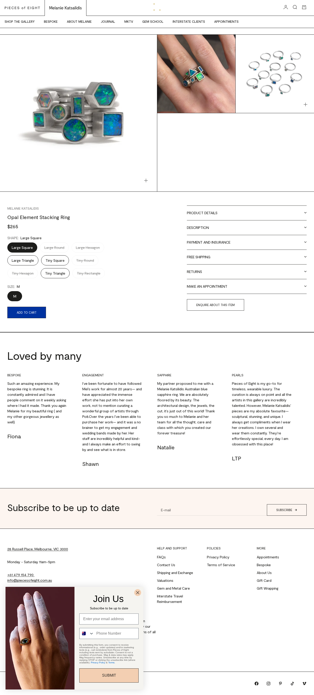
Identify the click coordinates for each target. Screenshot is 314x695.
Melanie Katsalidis (23, 208)
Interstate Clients (189, 21)
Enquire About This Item (215, 305)
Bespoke (51, 21)
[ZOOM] (146, 180)
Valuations (165, 580)
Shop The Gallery (20, 21)
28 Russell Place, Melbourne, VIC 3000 (37, 549)
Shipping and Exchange (175, 572)
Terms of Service (221, 565)
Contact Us (166, 565)
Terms (111, 662)
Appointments (226, 21)
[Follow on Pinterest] (280, 683)
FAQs (161, 557)
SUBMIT (109, 675)
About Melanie (79, 21)
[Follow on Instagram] (268, 683)
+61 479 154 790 (20, 574)
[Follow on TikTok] (292, 683)
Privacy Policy (218, 557)
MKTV (128, 21)
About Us (264, 572)
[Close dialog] (137, 592)
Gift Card (264, 580)
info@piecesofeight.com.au (29, 580)
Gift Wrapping (267, 588)
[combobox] (87, 633)
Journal (108, 21)
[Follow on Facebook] (256, 683)
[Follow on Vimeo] (304, 683)
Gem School (152, 21)
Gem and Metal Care (173, 588)
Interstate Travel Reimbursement (170, 599)
